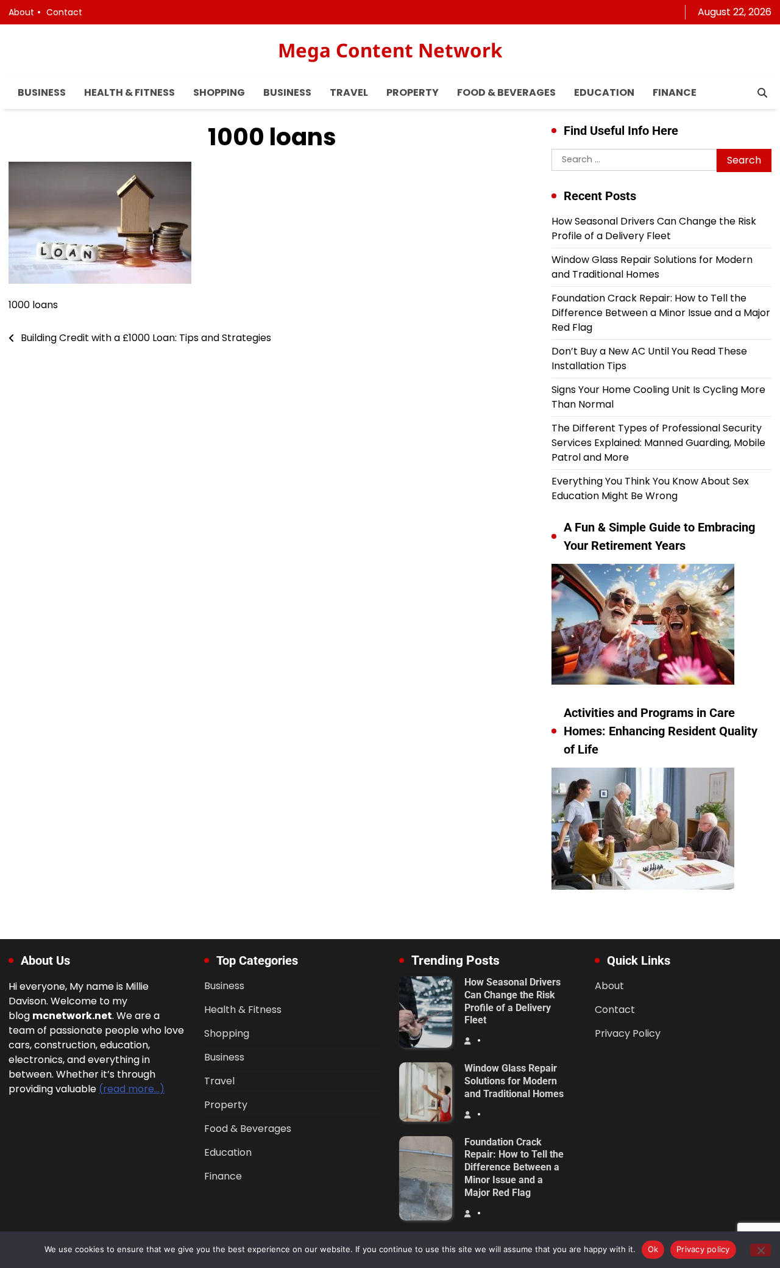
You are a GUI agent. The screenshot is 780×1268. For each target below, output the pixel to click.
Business (42, 92)
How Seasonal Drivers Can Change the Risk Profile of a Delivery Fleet (653, 228)
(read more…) (132, 1089)
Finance (675, 92)
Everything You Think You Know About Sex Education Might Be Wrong (650, 488)
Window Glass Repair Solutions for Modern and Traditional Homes (652, 267)
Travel (349, 92)
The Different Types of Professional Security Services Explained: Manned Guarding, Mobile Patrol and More (658, 442)
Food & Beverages (506, 92)
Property (412, 92)
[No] (760, 1250)
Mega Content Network (390, 50)
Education (604, 92)
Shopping (219, 92)
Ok (653, 1249)
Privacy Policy (628, 1033)
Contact (64, 12)
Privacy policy (703, 1249)
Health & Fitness (129, 92)
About (21, 12)
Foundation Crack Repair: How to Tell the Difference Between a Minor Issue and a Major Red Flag (660, 312)
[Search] (762, 93)
